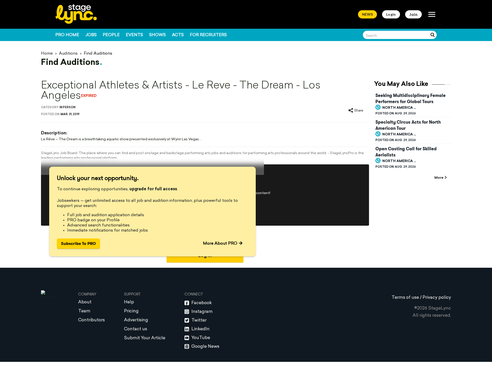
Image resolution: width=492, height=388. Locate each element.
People (111, 35)
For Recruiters (208, 35)
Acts (178, 35)
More (438, 178)
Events (134, 35)
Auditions (68, 54)
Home (47, 54)
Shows (157, 35)
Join (413, 14)
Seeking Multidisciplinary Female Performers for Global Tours (410, 98)
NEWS (367, 14)
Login (391, 14)
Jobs (91, 35)
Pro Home (67, 35)
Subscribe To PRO (78, 243)
